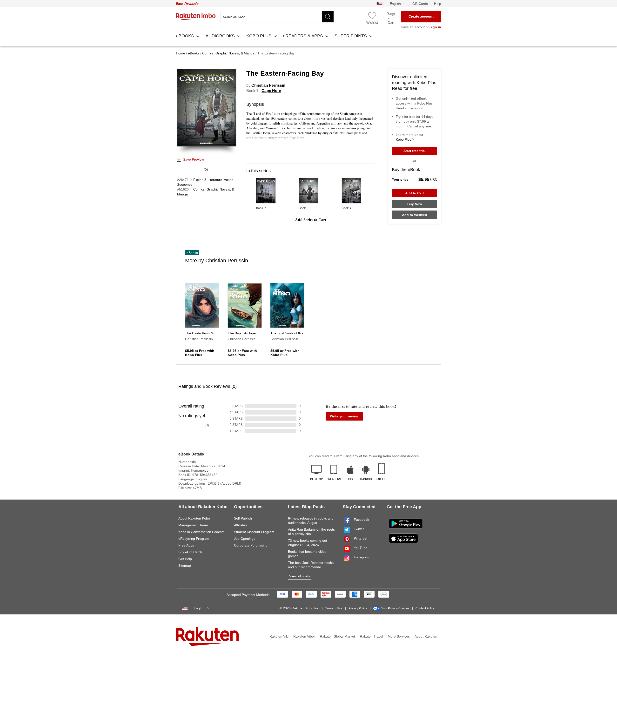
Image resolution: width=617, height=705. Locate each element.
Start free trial (414, 151)
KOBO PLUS (259, 35)
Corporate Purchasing (251, 545)
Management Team (193, 525)
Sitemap (184, 565)
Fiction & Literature (207, 180)
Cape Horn (271, 91)
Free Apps (186, 545)
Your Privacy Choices (395, 608)
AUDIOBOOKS (221, 35)
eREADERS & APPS (303, 35)
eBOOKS (185, 35)
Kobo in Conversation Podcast (201, 532)
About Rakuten (426, 636)
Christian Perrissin (268, 85)
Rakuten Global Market (337, 636)
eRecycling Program (193, 538)
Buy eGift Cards (190, 552)
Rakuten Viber (304, 636)
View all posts (299, 576)
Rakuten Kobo (196, 16)
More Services (399, 636)
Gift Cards (420, 4)
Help (437, 4)
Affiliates (240, 525)
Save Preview (193, 159)
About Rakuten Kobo (194, 518)
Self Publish (243, 518)
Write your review (344, 416)
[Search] (328, 16)
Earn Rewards (187, 4)
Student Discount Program (254, 532)
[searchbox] (277, 16)
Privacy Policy (358, 608)
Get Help (185, 559)
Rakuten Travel (371, 636)
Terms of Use (333, 608)
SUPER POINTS (351, 35)
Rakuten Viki (278, 636)
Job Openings (244, 538)
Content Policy (425, 608)
